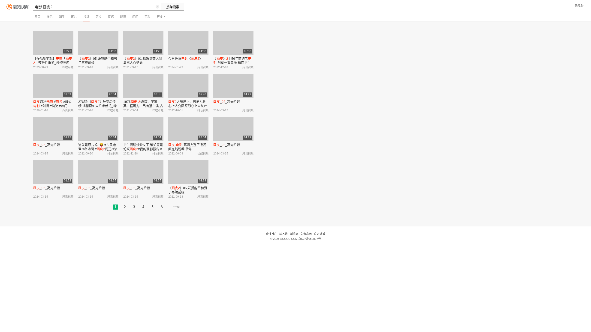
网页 (37, 16)
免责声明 (306, 234)
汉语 (111, 16)
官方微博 (319, 234)
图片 (74, 16)
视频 (86, 16)
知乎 (62, 16)
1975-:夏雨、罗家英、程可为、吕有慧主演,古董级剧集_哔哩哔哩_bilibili (143, 106)
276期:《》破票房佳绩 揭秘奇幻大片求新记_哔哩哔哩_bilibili (97, 106)
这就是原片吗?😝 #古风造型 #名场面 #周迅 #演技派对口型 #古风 (98, 149)
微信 (50, 16)
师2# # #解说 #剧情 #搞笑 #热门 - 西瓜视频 (52, 106)
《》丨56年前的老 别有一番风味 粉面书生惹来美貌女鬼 (232, 63)
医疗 (99, 16)
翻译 (123, 16)
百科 (148, 16)
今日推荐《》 (185, 58)
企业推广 (271, 234)
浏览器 (294, 234)
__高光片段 (226, 102)
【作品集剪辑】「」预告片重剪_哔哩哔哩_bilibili (52, 63)
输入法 (283, 234)
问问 (135, 16)
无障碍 (579, 5)
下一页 (176, 207)
